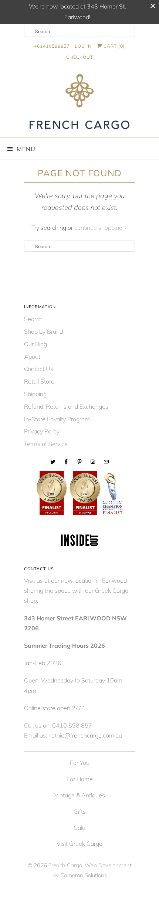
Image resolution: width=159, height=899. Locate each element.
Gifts (80, 811)
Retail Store (39, 381)
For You (79, 762)
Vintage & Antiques (79, 795)
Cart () (113, 46)
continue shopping (99, 227)
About (32, 356)
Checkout (79, 57)
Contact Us (38, 368)
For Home (80, 779)
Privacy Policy (42, 431)
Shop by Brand (43, 331)
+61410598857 (52, 46)
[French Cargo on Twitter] (53, 462)
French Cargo (65, 865)
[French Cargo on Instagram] (93, 462)
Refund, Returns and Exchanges (66, 406)
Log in (83, 46)
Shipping (35, 394)
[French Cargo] (79, 103)
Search (33, 319)
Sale (79, 827)
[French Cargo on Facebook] (66, 462)
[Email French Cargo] (106, 462)
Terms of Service (46, 443)
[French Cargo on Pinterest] (79, 462)
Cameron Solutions (83, 875)
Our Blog (35, 344)
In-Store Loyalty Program (57, 419)
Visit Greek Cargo (79, 843)
